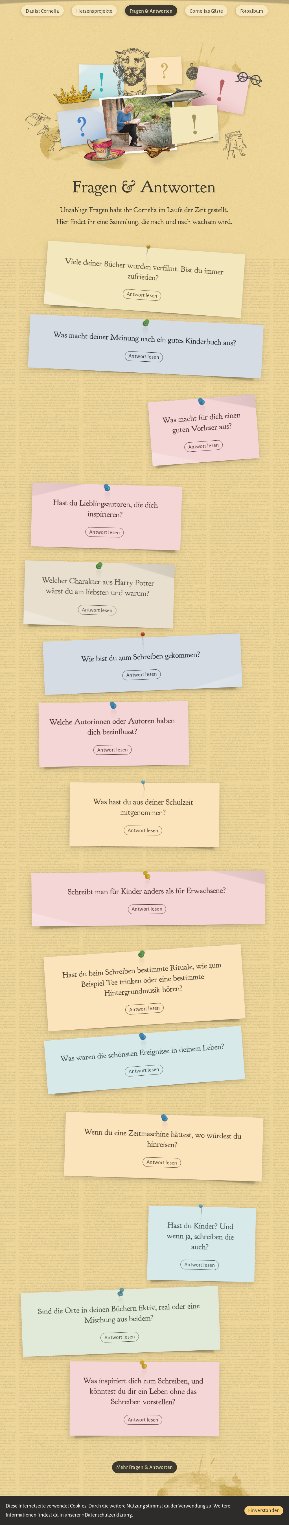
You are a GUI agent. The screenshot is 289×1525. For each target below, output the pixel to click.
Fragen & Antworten (151, 11)
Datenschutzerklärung (108, 1515)
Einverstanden (264, 1510)
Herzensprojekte (94, 11)
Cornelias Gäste (206, 11)
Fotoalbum (251, 11)
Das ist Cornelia (42, 11)
